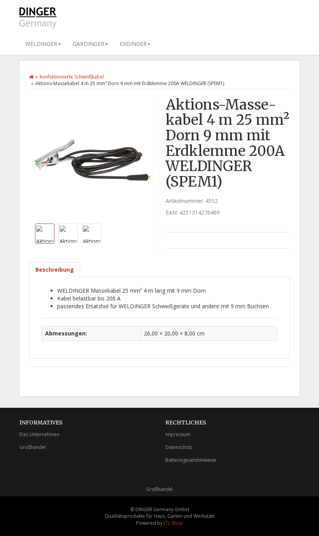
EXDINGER (133, 43)
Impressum (177, 434)
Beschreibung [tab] (54, 269)
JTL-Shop (173, 523)
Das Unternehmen (39, 434)
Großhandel (32, 447)
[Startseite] (31, 76)
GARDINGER (88, 43)
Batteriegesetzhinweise (190, 460)
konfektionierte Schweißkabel (72, 76)
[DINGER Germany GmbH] (37, 17)
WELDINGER (41, 43)
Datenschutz (179, 447)
